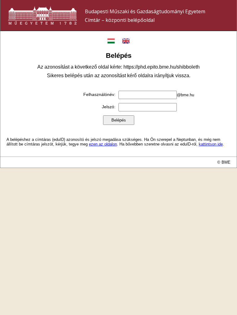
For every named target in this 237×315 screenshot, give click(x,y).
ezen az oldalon (103, 144)
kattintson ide (211, 144)
